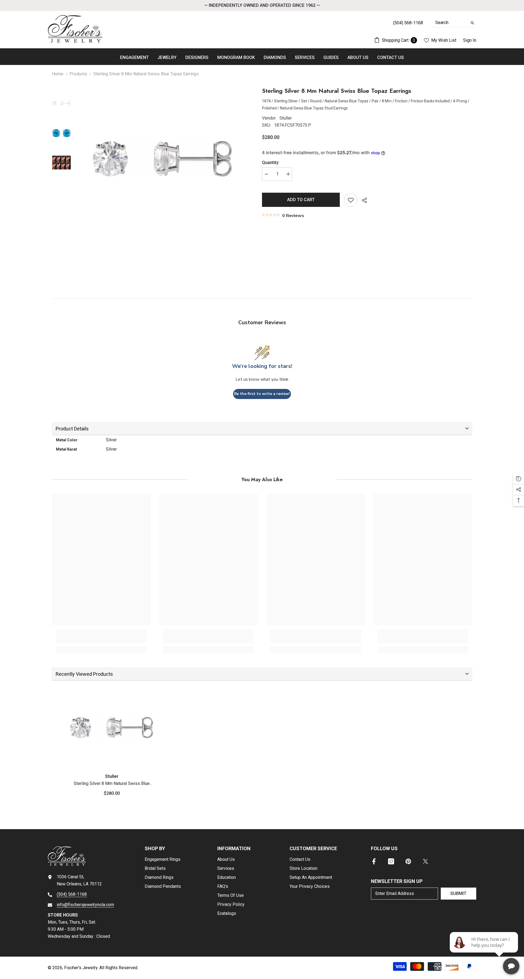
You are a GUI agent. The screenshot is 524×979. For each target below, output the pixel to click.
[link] (101, 639)
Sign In (469, 40)
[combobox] (450, 22)
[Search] (454, 22)
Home (57, 73)
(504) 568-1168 (72, 894)
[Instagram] (391, 861)
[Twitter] (425, 861)
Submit (458, 893)
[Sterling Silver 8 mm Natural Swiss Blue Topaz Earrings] (112, 727)
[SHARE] (362, 200)
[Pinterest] (408, 861)
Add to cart (301, 199)
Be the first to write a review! (262, 393)
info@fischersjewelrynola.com (85, 904)
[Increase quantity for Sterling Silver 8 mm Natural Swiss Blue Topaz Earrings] (288, 174)
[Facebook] (373, 861)
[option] (162, 158)
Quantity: (270, 162)
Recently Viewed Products (84, 674)
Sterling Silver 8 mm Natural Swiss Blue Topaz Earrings (112, 784)
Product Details (72, 429)
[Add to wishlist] (351, 200)
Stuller (285, 118)
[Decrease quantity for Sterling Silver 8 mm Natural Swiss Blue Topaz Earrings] (266, 174)
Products (78, 73)
